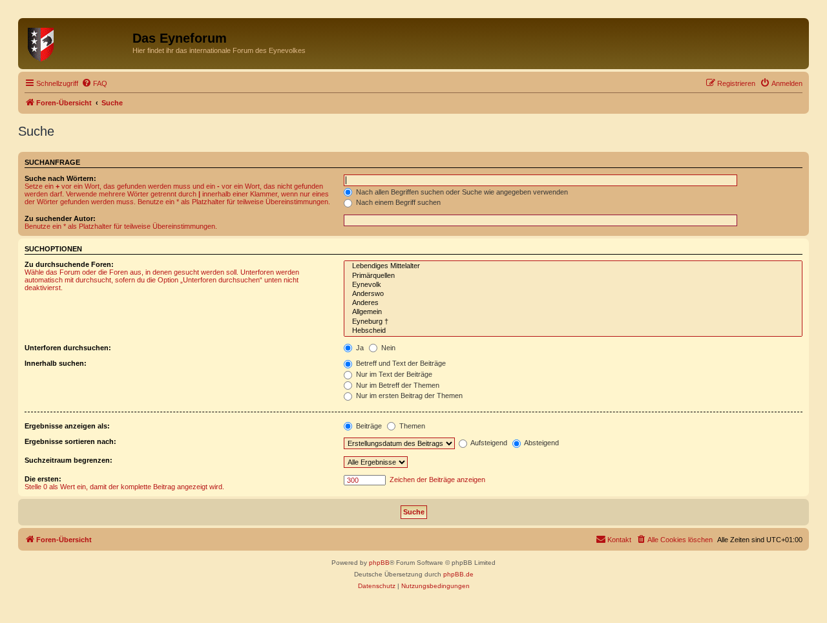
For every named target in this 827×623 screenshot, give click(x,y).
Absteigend (541, 443)
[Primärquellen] (573, 275)
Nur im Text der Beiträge (393, 374)
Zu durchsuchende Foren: (69, 264)
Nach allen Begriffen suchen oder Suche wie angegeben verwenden (461, 192)
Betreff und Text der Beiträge (400, 363)
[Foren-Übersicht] (76, 42)
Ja (359, 348)
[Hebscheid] (573, 330)
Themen (411, 426)
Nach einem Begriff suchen (397, 202)
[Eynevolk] (573, 285)
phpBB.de (458, 574)
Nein (387, 348)
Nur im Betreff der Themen (396, 385)
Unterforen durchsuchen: (68, 348)
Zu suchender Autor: (60, 218)
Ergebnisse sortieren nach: (70, 441)
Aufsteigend (488, 443)
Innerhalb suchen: (56, 363)
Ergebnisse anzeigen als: (67, 426)
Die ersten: (43, 479)
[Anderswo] (573, 294)
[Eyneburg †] (573, 321)
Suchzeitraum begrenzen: (68, 460)
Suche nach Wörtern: (60, 178)
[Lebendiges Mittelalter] (573, 266)
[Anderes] (573, 303)
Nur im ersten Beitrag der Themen (408, 395)
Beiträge (368, 426)
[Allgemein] (573, 312)
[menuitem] (94, 83)
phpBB (379, 562)
